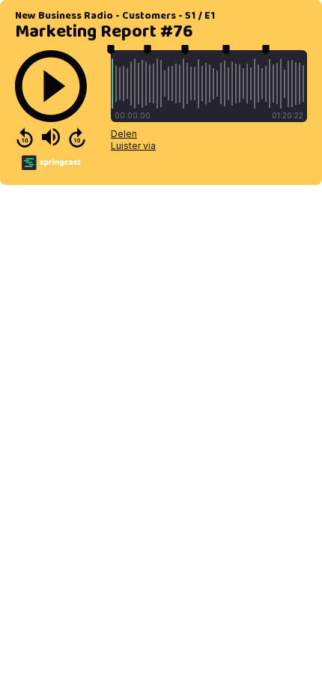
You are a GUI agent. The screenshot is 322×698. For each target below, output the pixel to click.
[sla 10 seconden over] (77, 137)
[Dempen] (51, 137)
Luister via (133, 145)
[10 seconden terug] (24, 137)
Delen (124, 133)
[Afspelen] (51, 86)
